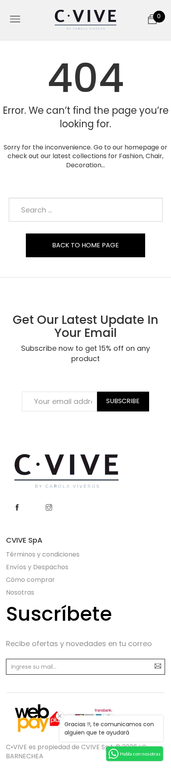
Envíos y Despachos (37, 567)
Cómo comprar (30, 579)
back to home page (85, 245)
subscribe (123, 401)
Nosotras (20, 592)
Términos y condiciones (43, 554)
